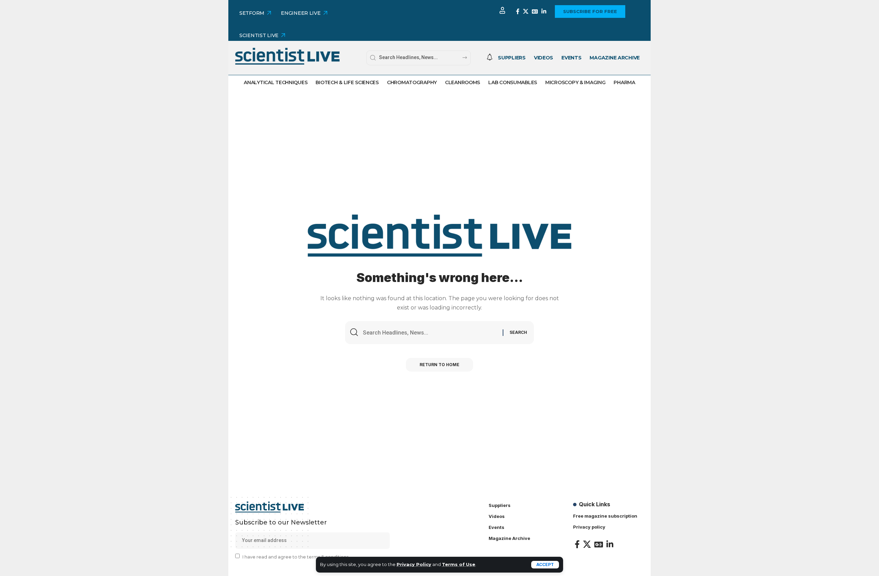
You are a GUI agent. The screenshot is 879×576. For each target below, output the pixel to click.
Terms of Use (458, 564)
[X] (525, 11)
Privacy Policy (414, 564)
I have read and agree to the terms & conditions (295, 556)
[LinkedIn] (544, 11)
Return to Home (439, 364)
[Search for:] (430, 332)
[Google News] (535, 11)
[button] (545, 564)
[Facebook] (517, 11)
